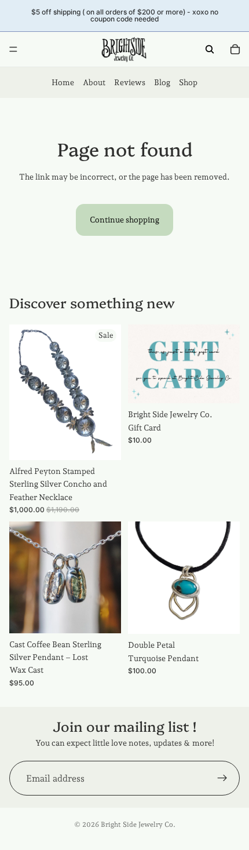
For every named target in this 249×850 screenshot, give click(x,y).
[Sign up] (222, 778)
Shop (188, 82)
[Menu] (13, 49)
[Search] (209, 49)
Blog (162, 82)
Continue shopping (124, 219)
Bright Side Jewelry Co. (138, 824)
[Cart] (235, 49)
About (94, 82)
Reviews (129, 82)
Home (63, 82)
